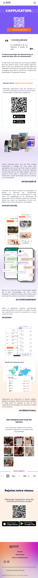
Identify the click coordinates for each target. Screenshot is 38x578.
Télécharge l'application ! (20, 30)
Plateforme (20, 554)
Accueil (19, 551)
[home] (7, 3)
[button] (34, 3)
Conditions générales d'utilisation (15, 570)
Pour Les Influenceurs (20, 557)
